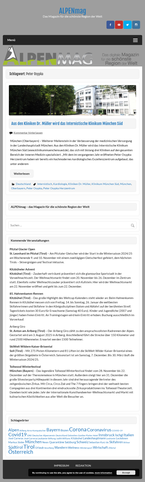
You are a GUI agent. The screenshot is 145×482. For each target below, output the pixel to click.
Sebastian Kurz (97, 442)
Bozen (65, 430)
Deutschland (23, 183)
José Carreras (15, 438)
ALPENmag (72, 11)
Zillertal (112, 448)
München (125, 183)
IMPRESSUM (61, 465)
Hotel (95, 435)
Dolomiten (72, 435)
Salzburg (70, 442)
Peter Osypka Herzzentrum (59, 188)
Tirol (29, 446)
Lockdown (122, 438)
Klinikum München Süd (105, 183)
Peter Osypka (34, 188)
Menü (11, 40)
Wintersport (86, 447)
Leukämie (110, 438)
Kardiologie (60, 183)
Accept (126, 472)
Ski (107, 442)
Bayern (53, 429)
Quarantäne (56, 442)
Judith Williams (63, 438)
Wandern (60, 447)
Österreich (20, 452)
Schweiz (82, 442)
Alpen (13, 429)
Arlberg (23, 430)
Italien (129, 435)
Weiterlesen (22, 173)
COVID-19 (117, 430)
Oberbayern (18, 188)
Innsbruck (107, 435)
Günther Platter (85, 435)
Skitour (126, 442)
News (45, 442)
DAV (29, 435)
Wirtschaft (100, 447)
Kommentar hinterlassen (28, 132)
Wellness (73, 447)
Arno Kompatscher (36, 430)
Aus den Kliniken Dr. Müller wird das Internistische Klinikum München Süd (67, 123)
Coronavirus (99, 429)
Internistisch (44, 183)
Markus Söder (16, 442)
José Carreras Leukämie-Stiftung (40, 438)
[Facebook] (110, 25)
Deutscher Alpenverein (43, 435)
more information (103, 472)
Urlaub (39, 447)
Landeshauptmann (94, 438)
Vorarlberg (49, 448)
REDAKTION (83, 465)
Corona (77, 429)
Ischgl (119, 435)
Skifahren (116, 442)
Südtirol (15, 447)
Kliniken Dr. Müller (79, 183)
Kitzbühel (76, 438)
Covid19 (17, 434)
